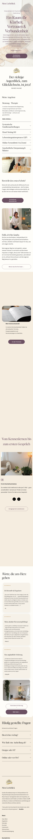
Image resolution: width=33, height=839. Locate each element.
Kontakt (4, 825)
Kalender (4, 823)
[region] (16, 476)
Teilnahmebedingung (8, 831)
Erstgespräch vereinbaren (16, 509)
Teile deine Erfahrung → (16, 706)
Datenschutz (5, 829)
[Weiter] (19, 499)
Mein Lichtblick (8, 3)
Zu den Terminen (16, 342)
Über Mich (5, 819)
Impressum (5, 827)
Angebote (4, 821)
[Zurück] (14, 499)
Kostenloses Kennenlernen (16, 55)
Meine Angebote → (16, 50)
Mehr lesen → (16, 712)
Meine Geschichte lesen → (16, 266)
